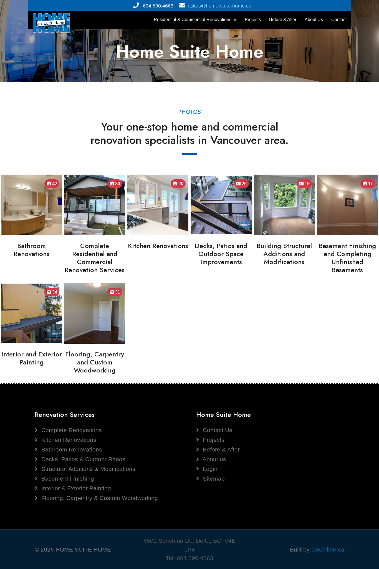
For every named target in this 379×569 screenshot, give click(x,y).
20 (180, 183)
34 (54, 292)
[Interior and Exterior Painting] (31, 313)
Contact (339, 19)
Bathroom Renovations (71, 449)
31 (117, 292)
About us (213, 459)
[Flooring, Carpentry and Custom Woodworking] (94, 313)
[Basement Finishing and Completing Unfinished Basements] (347, 204)
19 (307, 183)
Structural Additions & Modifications (87, 469)
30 (117, 183)
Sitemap (213, 478)
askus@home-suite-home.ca (219, 6)
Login (209, 469)
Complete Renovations (71, 430)
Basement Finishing (67, 478)
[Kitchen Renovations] (157, 204)
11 (370, 183)
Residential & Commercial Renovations (192, 19)
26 (244, 183)
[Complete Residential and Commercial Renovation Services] (94, 204)
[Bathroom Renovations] (31, 204)
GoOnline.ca (327, 549)
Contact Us (216, 430)
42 (54, 183)
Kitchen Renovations (68, 440)
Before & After (282, 19)
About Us (314, 19)
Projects (253, 19)
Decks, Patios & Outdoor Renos (82, 459)
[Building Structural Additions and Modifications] (284, 204)
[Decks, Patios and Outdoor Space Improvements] (221, 204)
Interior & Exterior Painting (75, 488)
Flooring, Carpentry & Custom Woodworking (99, 498)
